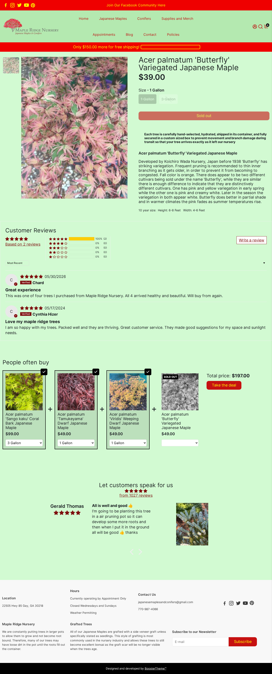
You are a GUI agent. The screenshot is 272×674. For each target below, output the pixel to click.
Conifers (144, 18)
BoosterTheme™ (155, 668)
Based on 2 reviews (22, 244)
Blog (129, 34)
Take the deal (224, 385)
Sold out (204, 115)
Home (83, 18)
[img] (32, 276)
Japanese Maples (113, 18)
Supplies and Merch (177, 18)
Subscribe (243, 641)
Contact (149, 34)
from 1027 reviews (136, 495)
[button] (58, 239)
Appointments (104, 34)
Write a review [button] (251, 240)
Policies (173, 34)
